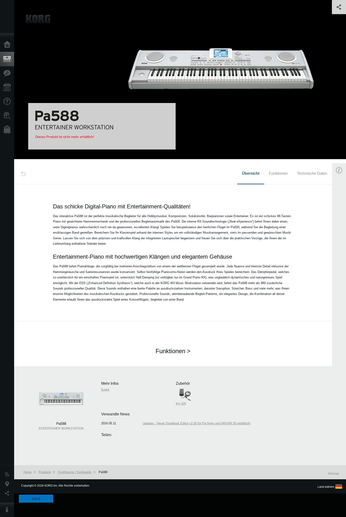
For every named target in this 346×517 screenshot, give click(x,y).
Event (105, 389)
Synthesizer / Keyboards (75, 472)
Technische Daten (312, 173)
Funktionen (278, 173)
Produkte (8, 59)
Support (8, 102)
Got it (36, 498)
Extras (8, 73)
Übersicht (250, 173)
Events (8, 87)
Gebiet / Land (8, 484)
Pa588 (103, 472)
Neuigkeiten (8, 474)
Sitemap (333, 473)
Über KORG (8, 510)
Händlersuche (8, 116)
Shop (8, 130)
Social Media (8, 493)
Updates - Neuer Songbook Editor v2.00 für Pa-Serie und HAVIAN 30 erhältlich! (196, 423)
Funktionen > (173, 351)
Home (8, 45)
